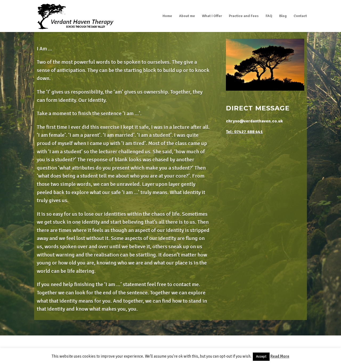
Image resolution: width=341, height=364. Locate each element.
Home (167, 16)
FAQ (269, 16)
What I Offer (212, 16)
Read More (279, 356)
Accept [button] (261, 356)
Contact (300, 16)
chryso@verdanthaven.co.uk (254, 121)
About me (187, 16)
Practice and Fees (244, 16)
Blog (283, 16)
